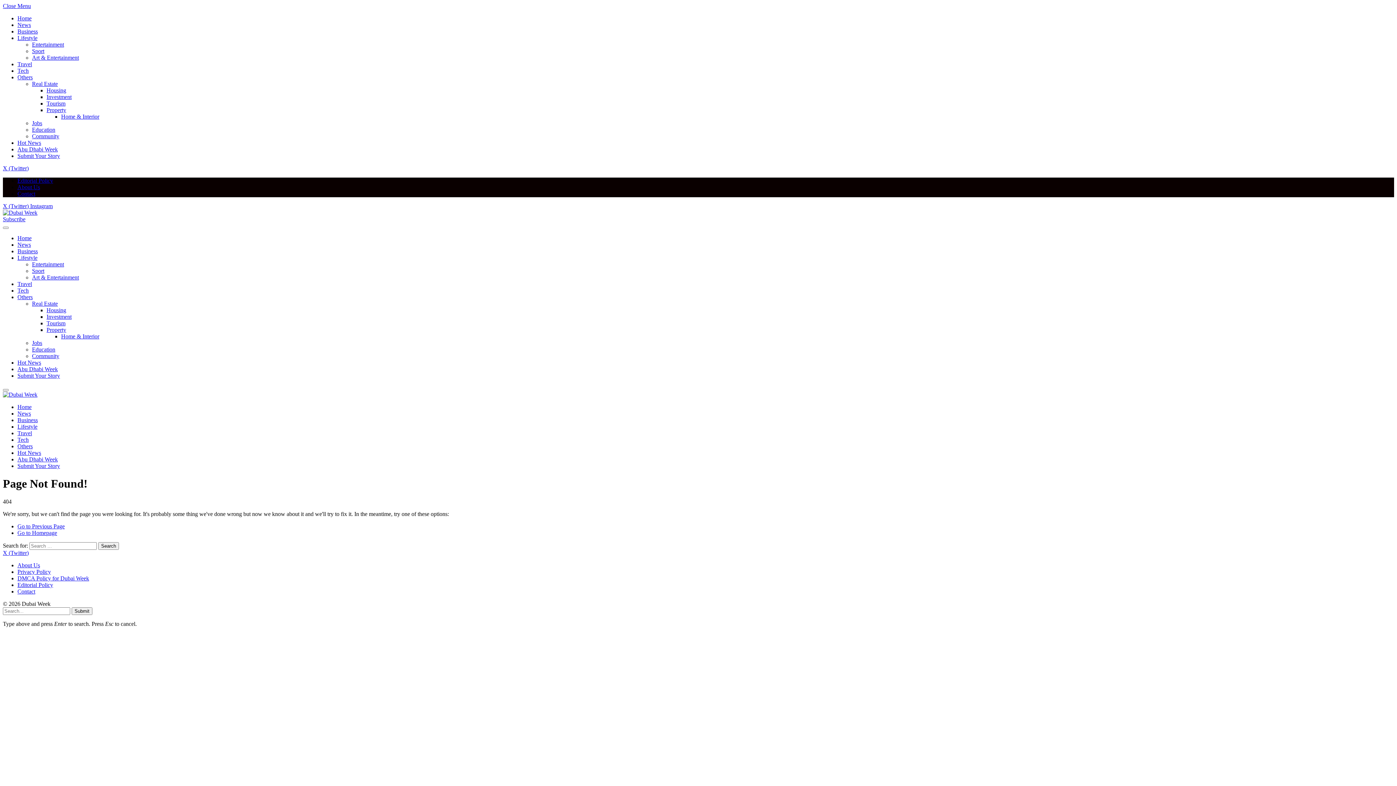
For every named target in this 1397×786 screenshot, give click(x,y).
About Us (28, 187)
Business (27, 31)
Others (25, 77)
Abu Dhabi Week (37, 149)
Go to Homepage (37, 533)
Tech (23, 71)
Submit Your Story (38, 156)
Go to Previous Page (41, 526)
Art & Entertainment (55, 58)
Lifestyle (27, 38)
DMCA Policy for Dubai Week (53, 578)
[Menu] (6, 228)
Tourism (56, 103)
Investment (59, 97)
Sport (38, 51)
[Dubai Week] (20, 213)
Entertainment (48, 44)
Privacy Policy (34, 572)
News (24, 25)
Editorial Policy (35, 181)
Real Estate (45, 84)
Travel (24, 64)
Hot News (29, 143)
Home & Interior (80, 117)
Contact (26, 194)
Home (24, 18)
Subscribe (14, 219)
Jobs (37, 123)
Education (43, 130)
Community (45, 136)
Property (56, 110)
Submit (82, 611)
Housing (56, 90)
